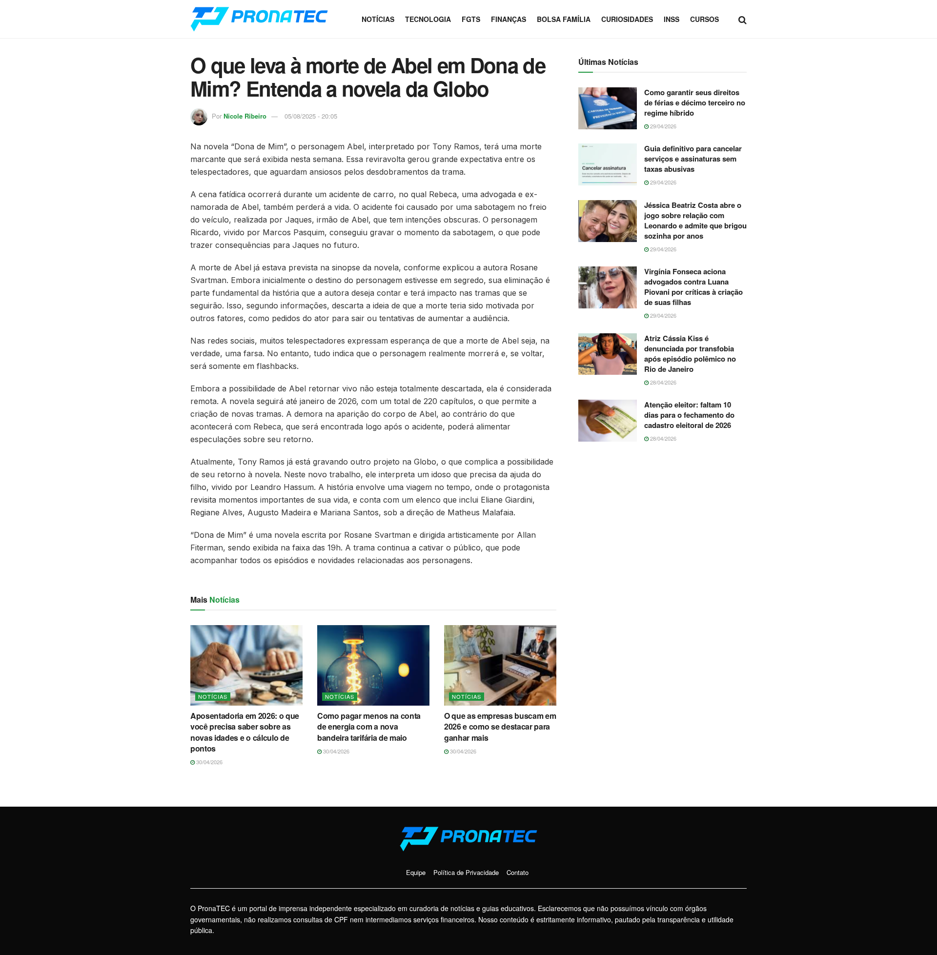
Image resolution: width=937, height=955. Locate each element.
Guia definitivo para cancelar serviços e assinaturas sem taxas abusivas (693, 158)
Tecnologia (428, 19)
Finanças (508, 19)
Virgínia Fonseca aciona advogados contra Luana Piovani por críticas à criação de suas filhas (693, 286)
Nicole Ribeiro (245, 116)
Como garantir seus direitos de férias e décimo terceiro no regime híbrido (694, 102)
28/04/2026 (662, 382)
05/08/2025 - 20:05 (311, 116)
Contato (518, 872)
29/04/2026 (662, 126)
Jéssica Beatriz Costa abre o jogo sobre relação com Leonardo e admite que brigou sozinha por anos (695, 220)
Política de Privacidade (466, 872)
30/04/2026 (209, 762)
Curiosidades (627, 19)
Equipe (416, 872)
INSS (671, 19)
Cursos (704, 19)
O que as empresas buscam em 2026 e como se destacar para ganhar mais (500, 726)
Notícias (378, 19)
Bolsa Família (564, 19)
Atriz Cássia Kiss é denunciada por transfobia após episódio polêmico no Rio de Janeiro (690, 353)
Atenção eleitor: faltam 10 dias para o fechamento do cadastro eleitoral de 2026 (689, 414)
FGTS (471, 19)
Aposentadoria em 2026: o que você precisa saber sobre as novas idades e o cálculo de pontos (244, 732)
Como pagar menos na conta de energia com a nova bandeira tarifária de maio (369, 726)
